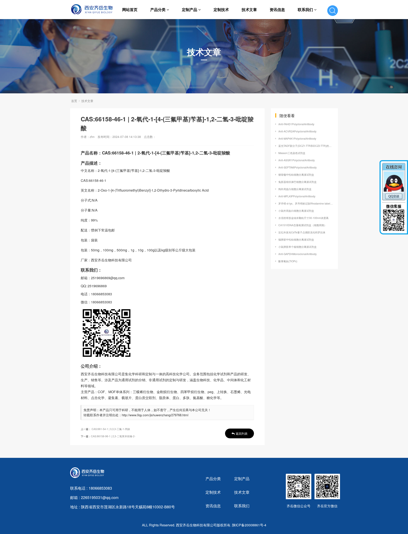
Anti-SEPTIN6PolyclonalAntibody (297, 167)
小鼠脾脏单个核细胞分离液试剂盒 (297, 246)
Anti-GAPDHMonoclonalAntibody (297, 254)
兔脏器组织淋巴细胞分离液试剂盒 (297, 182)
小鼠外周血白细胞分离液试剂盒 (296, 210)
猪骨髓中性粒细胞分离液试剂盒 (296, 174)
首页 (74, 101)
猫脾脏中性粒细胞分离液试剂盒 (296, 239)
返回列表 (242, 433)
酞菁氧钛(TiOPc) (287, 261)
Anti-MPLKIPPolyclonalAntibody (296, 196)
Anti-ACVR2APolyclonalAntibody (297, 131)
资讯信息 (277, 9)
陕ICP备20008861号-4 (249, 525)
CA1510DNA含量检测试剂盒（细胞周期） (302, 225)
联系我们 (305, 9)
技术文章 (249, 9)
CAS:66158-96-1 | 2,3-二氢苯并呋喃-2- (113, 436)
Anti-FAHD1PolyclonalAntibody (296, 124)
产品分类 (158, 9)
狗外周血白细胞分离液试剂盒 (295, 189)
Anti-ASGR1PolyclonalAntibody (296, 160)
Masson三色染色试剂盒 (291, 153)
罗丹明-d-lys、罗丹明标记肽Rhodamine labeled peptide (306, 203)
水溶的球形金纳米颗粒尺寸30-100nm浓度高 (303, 218)
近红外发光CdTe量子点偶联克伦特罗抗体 (301, 232)
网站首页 (129, 9)
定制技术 (221, 9)
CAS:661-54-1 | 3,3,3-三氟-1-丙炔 (111, 429)
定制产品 (189, 9)
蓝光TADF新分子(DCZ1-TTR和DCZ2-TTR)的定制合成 (306, 145)
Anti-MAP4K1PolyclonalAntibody (297, 138)
